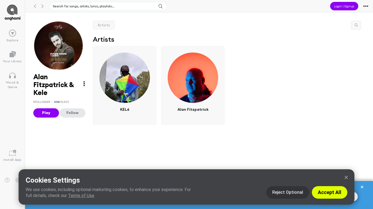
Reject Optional (287, 192)
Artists (103, 25)
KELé (124, 109)
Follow (72, 112)
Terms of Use (81, 195)
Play (46, 112)
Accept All (329, 192)
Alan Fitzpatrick (193, 109)
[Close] (346, 177)
